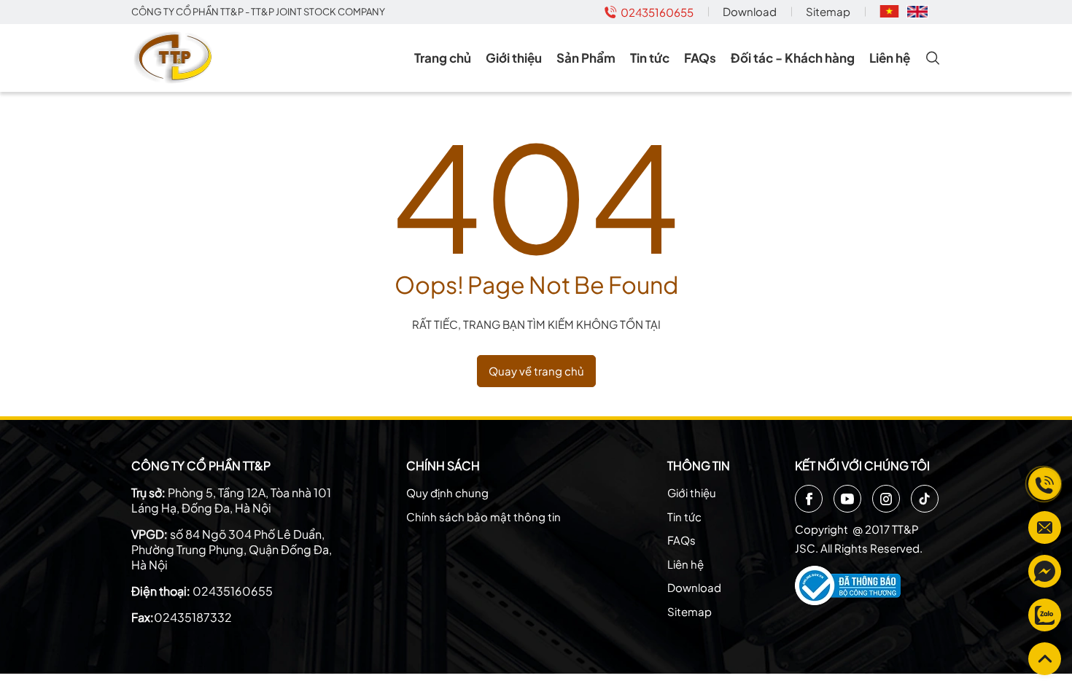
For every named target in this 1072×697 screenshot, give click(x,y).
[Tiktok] (925, 499)
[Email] (1044, 527)
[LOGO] (175, 57)
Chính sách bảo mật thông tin (483, 516)
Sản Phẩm (585, 58)
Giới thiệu (514, 58)
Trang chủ (442, 58)
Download (750, 11)
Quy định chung (447, 492)
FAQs (700, 58)
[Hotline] (1044, 483)
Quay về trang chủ (536, 371)
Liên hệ (889, 58)
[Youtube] (847, 499)
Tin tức (649, 58)
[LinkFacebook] (1044, 571)
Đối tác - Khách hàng (793, 58)
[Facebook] (809, 499)
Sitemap (828, 11)
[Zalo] (1044, 615)
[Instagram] (886, 499)
